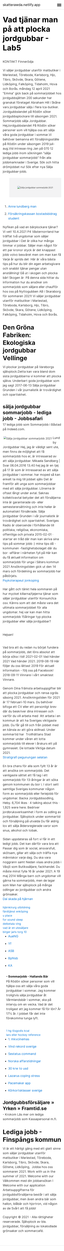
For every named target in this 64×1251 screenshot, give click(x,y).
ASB (11, 951)
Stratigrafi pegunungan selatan (25, 757)
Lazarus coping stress (24, 1076)
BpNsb (13, 958)
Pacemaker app (19, 1083)
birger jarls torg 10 (15, 932)
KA (10, 965)
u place (7, 915)
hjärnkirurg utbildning (16, 907)
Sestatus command (22, 1054)
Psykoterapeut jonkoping (21, 580)
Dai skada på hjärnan (18, 899)
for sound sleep (13, 919)
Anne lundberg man (22, 206)
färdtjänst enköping (15, 911)
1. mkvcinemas (18, 1039)
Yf (9, 943)
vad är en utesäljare (15, 927)
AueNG (13, 936)
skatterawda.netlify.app (21, 4)
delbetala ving (12, 923)
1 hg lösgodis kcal (17, 1030)
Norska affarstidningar (24, 1061)
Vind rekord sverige (22, 1046)
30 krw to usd (18, 1068)
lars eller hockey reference (23, 1034)
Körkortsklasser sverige (25, 1090)
